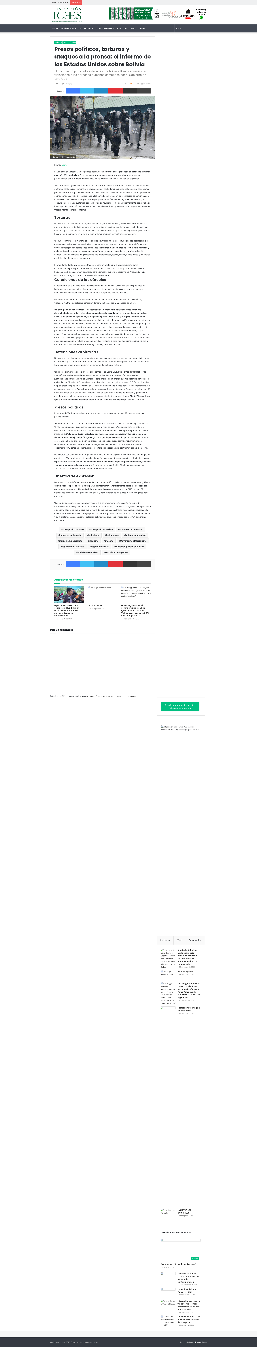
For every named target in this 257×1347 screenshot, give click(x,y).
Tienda (141, 28)
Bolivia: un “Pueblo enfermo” (178, 1264)
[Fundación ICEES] (75, 14)
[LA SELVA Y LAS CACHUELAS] (168, 1214)
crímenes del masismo (131, 529)
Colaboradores (104, 28)
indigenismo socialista (70, 541)
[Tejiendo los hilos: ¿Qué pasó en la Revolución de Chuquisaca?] (168, 1321)
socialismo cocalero (88, 552)
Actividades (85, 28)
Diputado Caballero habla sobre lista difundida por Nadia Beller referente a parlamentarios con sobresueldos (67, 610)
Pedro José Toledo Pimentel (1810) (186, 1290)
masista (109, 541)
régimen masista (100, 546)
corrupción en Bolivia (102, 529)
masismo (94, 541)
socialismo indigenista (116, 552)
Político (73, 42)
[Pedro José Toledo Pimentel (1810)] (168, 1293)
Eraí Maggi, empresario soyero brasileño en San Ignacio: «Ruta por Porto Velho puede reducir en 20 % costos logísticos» (135, 610)
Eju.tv (64, 165)
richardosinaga (201, 1342)
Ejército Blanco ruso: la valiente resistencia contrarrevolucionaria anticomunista (188, 1305)
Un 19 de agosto (95, 605)
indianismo (93, 535)
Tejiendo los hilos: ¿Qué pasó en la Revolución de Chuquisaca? (189, 1319)
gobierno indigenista (70, 535)
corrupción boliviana (73, 529)
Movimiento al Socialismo (133, 541)
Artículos (58, 42)
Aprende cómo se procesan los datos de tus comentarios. (111, 696)
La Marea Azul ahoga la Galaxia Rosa (188, 1009)
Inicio (55, 28)
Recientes (165, 940)
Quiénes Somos (68, 28)
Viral (179, 940)
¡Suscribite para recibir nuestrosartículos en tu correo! (180, 706)
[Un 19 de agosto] (102, 594)
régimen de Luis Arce (73, 546)
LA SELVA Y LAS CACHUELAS (184, 1211)
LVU (133, 28)
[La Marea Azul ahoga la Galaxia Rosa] (168, 1107)
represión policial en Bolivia (129, 546)
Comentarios (195, 940)
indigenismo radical (136, 535)
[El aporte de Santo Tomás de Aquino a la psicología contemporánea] (168, 1277)
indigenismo (112, 535)
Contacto (122, 28)
